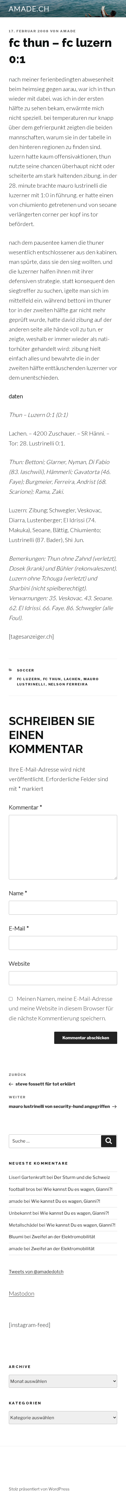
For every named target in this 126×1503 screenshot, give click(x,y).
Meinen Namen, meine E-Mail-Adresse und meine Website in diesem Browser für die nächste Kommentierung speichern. (61, 1008)
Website (19, 963)
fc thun (52, 679)
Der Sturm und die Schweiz (82, 1177)
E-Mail (19, 928)
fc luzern (28, 679)
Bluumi (16, 1236)
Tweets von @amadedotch (36, 1271)
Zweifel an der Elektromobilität (63, 1236)
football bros (22, 1189)
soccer (26, 670)
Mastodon (21, 1293)
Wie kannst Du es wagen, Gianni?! (78, 1189)
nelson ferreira (68, 684)
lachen (72, 679)
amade (68, 31)
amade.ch (29, 8)
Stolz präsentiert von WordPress (39, 1488)
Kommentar (25, 807)
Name (18, 892)
